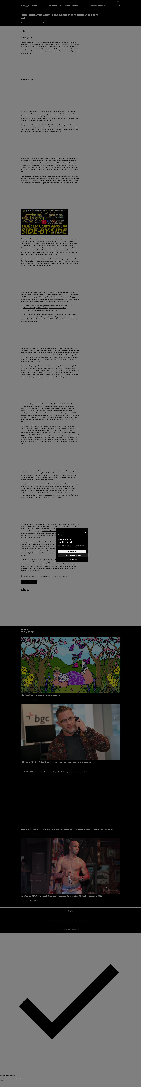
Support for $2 (72, 551)
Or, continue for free (72, 559)
